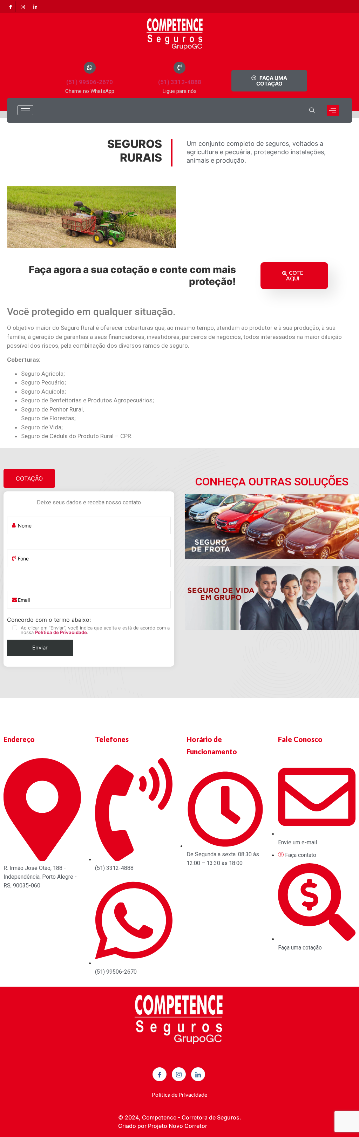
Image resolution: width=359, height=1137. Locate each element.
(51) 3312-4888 (179, 82)
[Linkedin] (35, 6)
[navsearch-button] (312, 110)
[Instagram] (23, 6)
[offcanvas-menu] (333, 110)
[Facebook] (10, 6)
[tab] (29, 478)
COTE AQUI (294, 275)
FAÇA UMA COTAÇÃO (271, 81)
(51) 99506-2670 (89, 82)
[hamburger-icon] (25, 110)
